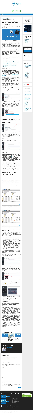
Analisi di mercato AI (15, 406)
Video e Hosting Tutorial (5, 401)
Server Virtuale (27, 99)
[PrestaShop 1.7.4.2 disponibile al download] (11, 335)
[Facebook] (24, 84)
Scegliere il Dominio (28, 94)
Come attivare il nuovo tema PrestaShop (9, 65)
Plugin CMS (3, 396)
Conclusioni (5, 66)
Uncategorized (3, 400)
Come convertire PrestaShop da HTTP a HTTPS (17, 338)
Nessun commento (5, 27)
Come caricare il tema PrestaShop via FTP (10, 64)
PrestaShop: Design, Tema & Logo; (8, 61)
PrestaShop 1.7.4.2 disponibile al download (10, 339)
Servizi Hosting (3, 399)
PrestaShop (16, 26)
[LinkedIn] (26, 84)
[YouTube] (28, 84)
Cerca (27, 51)
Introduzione (5, 60)
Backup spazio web (28, 108)
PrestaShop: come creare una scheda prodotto (5, 338)
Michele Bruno (5, 26)
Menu (2, 14)
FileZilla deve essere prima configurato (8, 180)
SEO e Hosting (3, 397)
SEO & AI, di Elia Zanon (15, 401)
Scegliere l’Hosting (27, 91)
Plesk (5, 395)
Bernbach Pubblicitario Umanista (26, 75)
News (2, 395)
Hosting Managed (27, 98)
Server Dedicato (27, 95)
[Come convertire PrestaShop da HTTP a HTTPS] (18, 335)
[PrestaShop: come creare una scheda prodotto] (5, 335)
